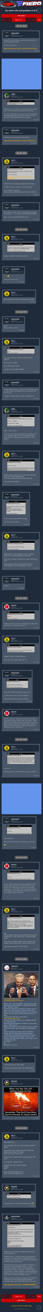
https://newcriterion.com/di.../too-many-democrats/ (20, 48)
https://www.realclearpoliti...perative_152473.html (20, 140)
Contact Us (14, 1306)
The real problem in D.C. (12, 999)
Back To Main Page (25, 1306)
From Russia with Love (11, 1018)
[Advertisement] (21, 74)
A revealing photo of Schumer (13, 1000)
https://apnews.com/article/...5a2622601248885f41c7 (20, 1284)
